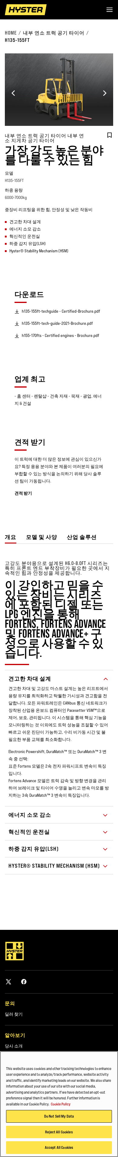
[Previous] (13, 93)
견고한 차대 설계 (29, 678)
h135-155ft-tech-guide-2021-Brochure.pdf (57, 323)
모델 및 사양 (41, 537)
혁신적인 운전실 (29, 832)
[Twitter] (8, 981)
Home (11, 33)
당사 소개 (14, 1046)
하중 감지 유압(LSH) (33, 849)
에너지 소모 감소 (29, 815)
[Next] (105, 93)
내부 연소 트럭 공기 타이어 (53, 33)
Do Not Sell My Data (59, 1116)
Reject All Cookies (59, 1131)
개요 (10, 537)
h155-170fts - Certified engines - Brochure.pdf (60, 335)
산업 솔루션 (82, 537)
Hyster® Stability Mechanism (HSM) (54, 866)
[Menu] (109, 9)
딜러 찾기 (14, 1014)
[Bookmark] (109, 135)
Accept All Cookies (59, 1147)
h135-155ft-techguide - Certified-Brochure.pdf (61, 311)
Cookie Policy (60, 1104)
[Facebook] (24, 981)
